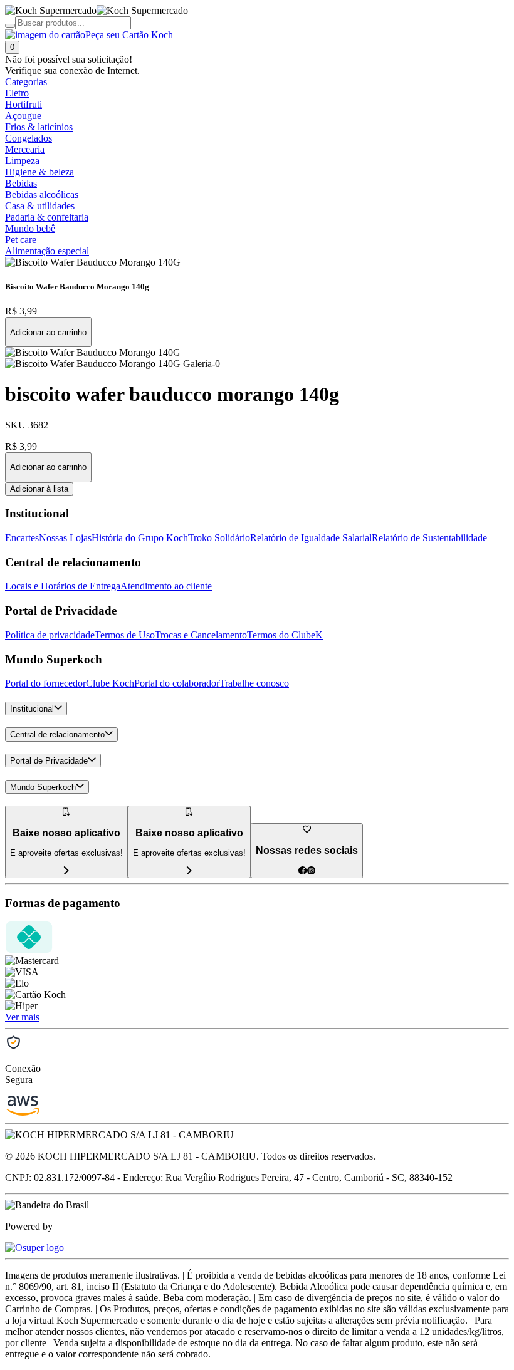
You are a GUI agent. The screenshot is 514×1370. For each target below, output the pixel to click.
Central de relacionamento (57, 735)
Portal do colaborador (176, 683)
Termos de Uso (125, 635)
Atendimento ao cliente (166, 586)
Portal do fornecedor (45, 683)
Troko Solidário (219, 537)
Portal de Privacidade (49, 760)
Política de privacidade (50, 635)
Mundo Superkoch (43, 787)
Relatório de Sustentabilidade (429, 537)
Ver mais (22, 1017)
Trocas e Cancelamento (201, 635)
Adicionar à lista (39, 489)
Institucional (32, 709)
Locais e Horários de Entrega (62, 586)
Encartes (22, 537)
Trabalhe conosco (254, 683)
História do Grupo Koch (140, 537)
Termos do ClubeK (285, 635)
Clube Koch (110, 683)
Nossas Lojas (65, 537)
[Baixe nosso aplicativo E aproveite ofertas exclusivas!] (189, 871)
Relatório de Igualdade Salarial (311, 537)
